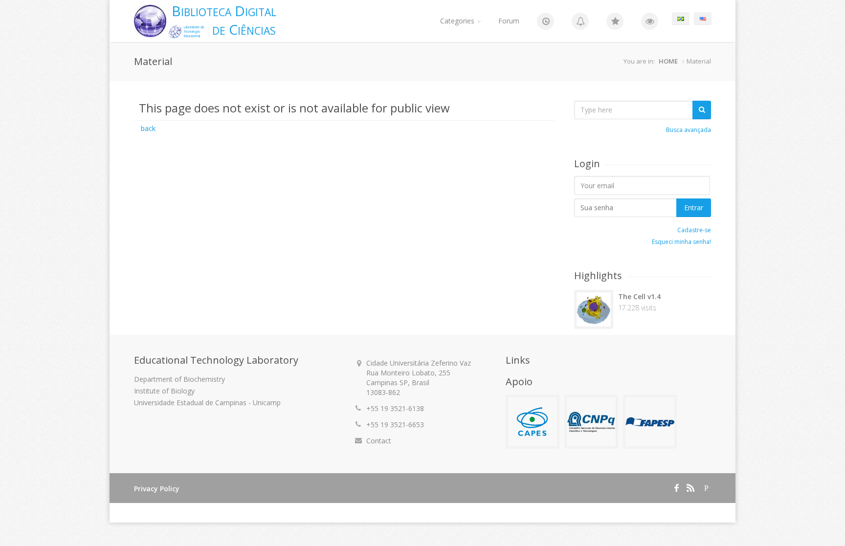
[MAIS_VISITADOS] (649, 21)
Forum (508, 20)
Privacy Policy (156, 488)
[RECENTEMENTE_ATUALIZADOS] (580, 21)
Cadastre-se (694, 230)
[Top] (615, 21)
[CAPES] (532, 422)
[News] (545, 21)
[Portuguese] (680, 18)
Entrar (693, 207)
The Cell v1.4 (639, 296)
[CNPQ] (591, 422)
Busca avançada (688, 130)
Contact (378, 440)
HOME (668, 61)
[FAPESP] (650, 422)
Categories (457, 20)
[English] (703, 18)
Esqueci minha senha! (681, 242)
